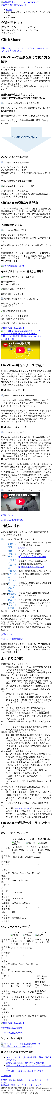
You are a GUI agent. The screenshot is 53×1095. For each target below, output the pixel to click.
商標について (24, 1080)
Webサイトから (22, 808)
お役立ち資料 (7, 5)
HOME (4, 1080)
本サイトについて (40, 1080)
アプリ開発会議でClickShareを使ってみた (25, 1071)
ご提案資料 (26, 556)
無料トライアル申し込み (32, 567)
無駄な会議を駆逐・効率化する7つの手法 (25, 1063)
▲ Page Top (6, 1076)
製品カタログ (39, 556)
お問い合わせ (20, 5)
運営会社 (13, 1080)
